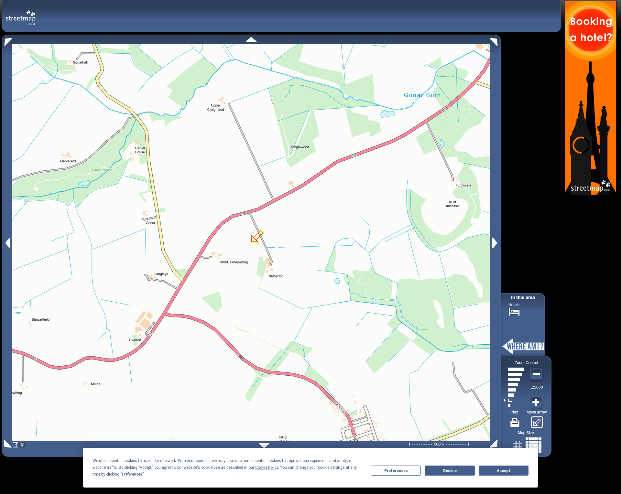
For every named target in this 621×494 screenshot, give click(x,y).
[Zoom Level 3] (514, 395)
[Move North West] (7, 40)
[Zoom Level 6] (514, 379)
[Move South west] (7, 444)
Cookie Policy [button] (266, 467)
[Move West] (7, 243)
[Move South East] (495, 444)
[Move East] (495, 243)
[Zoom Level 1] (514, 405)
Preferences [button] (132, 474)
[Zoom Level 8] (514, 369)
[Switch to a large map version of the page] (527, 444)
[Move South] (264, 445)
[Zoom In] (537, 402)
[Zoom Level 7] (514, 374)
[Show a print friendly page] (515, 420)
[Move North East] (495, 40)
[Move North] (251, 39)
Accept (503, 470)
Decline (450, 470)
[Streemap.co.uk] (20, 14)
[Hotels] (514, 311)
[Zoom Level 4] (514, 390)
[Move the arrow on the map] (537, 420)
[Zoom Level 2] (514, 400)
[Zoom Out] (537, 374)
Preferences (396, 470)
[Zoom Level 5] (514, 384)
